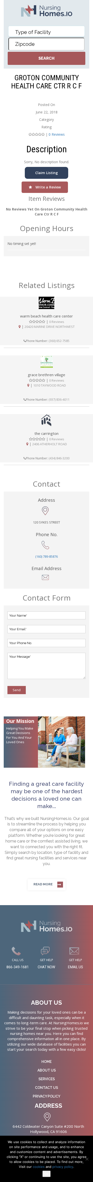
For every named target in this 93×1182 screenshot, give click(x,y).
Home (46, 1062)
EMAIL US (75, 967)
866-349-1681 (17, 967)
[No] (86, 1158)
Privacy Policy (46, 1096)
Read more (43, 884)
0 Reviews (57, 134)
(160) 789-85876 (46, 556)
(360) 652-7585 (59, 341)
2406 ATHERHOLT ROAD (49, 444)
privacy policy (62, 1167)
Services (46, 1079)
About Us (46, 1070)
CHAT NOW (46, 967)
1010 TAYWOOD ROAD (49, 385)
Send (17, 690)
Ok (46, 1174)
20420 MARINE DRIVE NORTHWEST (50, 326)
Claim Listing (46, 172)
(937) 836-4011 (59, 399)
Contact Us (46, 1088)
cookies (39, 1167)
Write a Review (47, 187)
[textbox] (48, 32)
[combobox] (46, 31)
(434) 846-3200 (59, 458)
